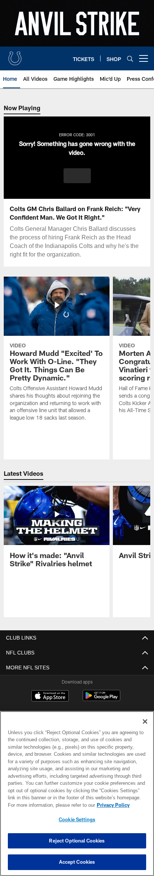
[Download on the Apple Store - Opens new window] (50, 696)
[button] (77, 175)
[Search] (130, 59)
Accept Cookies (77, 862)
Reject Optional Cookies (77, 841)
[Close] (145, 721)
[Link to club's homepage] (15, 55)
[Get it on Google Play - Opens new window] (101, 699)
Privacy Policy (49, 805)
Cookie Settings (77, 819)
